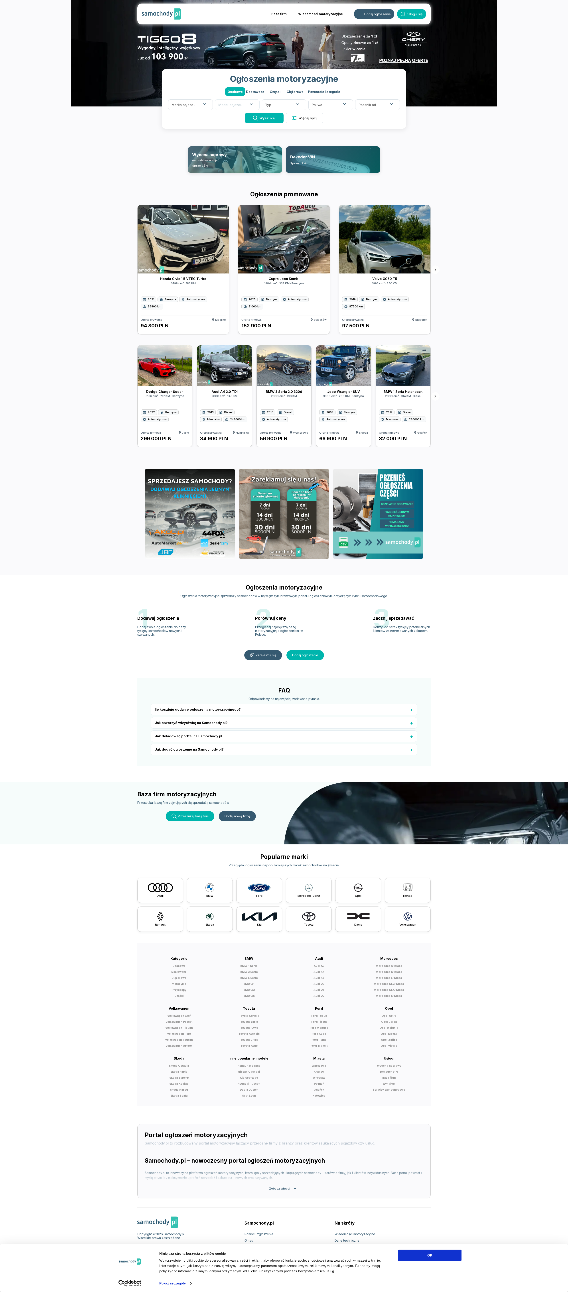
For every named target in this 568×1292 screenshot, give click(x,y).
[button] (324, 91)
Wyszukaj (267, 118)
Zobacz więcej (283, 1188)
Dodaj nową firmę (237, 816)
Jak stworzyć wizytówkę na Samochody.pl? (191, 723)
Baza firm (279, 14)
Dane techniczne (347, 1240)
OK (429, 1255)
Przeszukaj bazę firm (193, 816)
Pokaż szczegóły (172, 1283)
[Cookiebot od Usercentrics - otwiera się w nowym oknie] (129, 1283)
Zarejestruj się (266, 655)
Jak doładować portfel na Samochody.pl (188, 736)
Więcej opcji (304, 118)
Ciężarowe (295, 92)
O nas (249, 1240)
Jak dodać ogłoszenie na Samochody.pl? (189, 749)
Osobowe (235, 92)
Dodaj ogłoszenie (305, 655)
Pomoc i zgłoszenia (259, 1234)
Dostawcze (255, 92)
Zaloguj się (414, 14)
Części (275, 92)
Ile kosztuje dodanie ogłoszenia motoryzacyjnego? (198, 709)
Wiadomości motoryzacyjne (320, 14)
